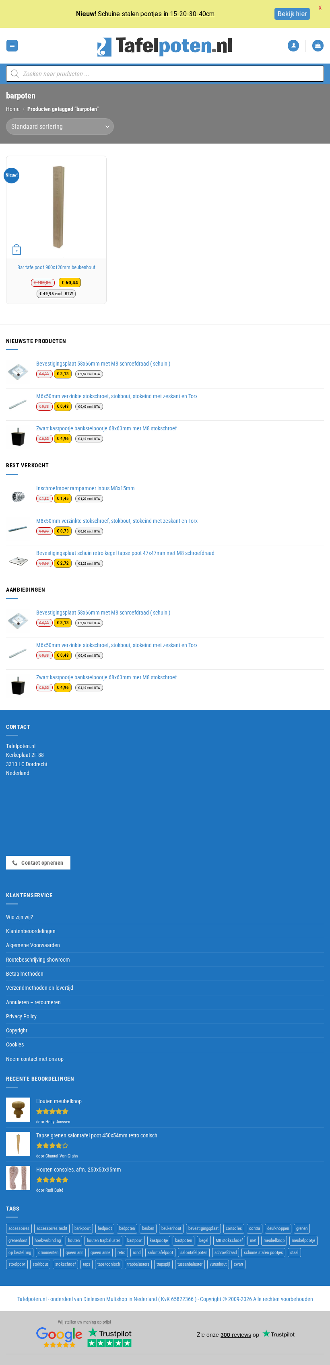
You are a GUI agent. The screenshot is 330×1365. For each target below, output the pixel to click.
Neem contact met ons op (35, 1059)
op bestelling (19, 1252)
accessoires (18, 1228)
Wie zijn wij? (19, 917)
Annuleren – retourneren (33, 1002)
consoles (234, 1228)
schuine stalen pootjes (263, 1252)
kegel (203, 1240)
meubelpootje (303, 1240)
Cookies (15, 1044)
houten (74, 1240)
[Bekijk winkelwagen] (318, 45)
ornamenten (48, 1252)
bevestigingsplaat (203, 1228)
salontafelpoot (160, 1252)
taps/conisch (108, 1264)
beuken (148, 1228)
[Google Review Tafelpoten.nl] (60, 1337)
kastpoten (183, 1240)
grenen (301, 1228)
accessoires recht (52, 1228)
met (253, 1240)
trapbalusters (138, 1264)
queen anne (100, 1252)
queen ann (74, 1252)
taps (86, 1264)
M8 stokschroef (229, 1240)
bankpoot (82, 1228)
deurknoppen (278, 1228)
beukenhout (171, 1228)
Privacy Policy (21, 1016)
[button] (12, 45)
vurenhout (218, 1264)
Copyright (16, 1030)
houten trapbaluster (103, 1240)
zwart (238, 1264)
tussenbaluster (189, 1264)
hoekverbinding (48, 1240)
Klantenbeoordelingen (31, 931)
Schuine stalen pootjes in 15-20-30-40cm (156, 14)
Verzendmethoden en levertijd (39, 988)
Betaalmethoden (24, 973)
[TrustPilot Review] (109, 1337)
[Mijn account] (293, 45)
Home (13, 109)
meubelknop (274, 1240)
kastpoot (134, 1240)
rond (136, 1252)
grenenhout (17, 1240)
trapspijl (163, 1264)
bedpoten (127, 1228)
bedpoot (105, 1228)
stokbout (40, 1264)
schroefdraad (225, 1252)
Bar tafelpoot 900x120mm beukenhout (56, 267)
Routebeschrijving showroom (38, 959)
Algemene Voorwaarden (33, 945)
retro (122, 1252)
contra (254, 1228)
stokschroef (65, 1264)
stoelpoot (16, 1264)
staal (294, 1252)
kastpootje (159, 1240)
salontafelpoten (193, 1252)
